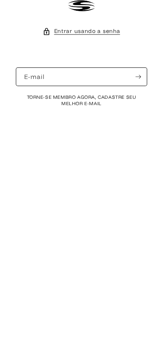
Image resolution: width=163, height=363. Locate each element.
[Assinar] (138, 76)
